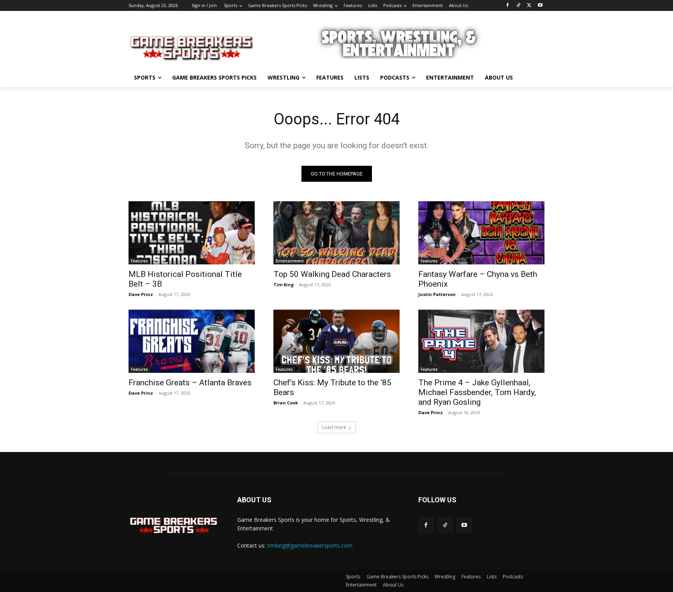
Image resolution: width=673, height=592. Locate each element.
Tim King (283, 284)
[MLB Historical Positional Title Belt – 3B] (192, 232)
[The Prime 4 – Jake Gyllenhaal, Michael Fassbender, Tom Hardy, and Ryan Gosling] (481, 341)
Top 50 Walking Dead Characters (332, 274)
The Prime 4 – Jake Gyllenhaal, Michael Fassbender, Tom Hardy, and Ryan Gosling (477, 392)
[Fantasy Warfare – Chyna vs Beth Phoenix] (481, 232)
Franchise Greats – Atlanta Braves (190, 382)
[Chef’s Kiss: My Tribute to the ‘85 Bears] (336, 341)
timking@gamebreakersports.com (309, 545)
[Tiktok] (445, 525)
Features (139, 261)
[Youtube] (540, 5)
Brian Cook (285, 403)
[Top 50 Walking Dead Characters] (336, 232)
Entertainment (290, 261)
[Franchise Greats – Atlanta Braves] (192, 341)
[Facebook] (507, 5)
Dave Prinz (141, 294)
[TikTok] (518, 5)
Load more (334, 427)
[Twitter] (529, 5)
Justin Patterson (437, 294)
